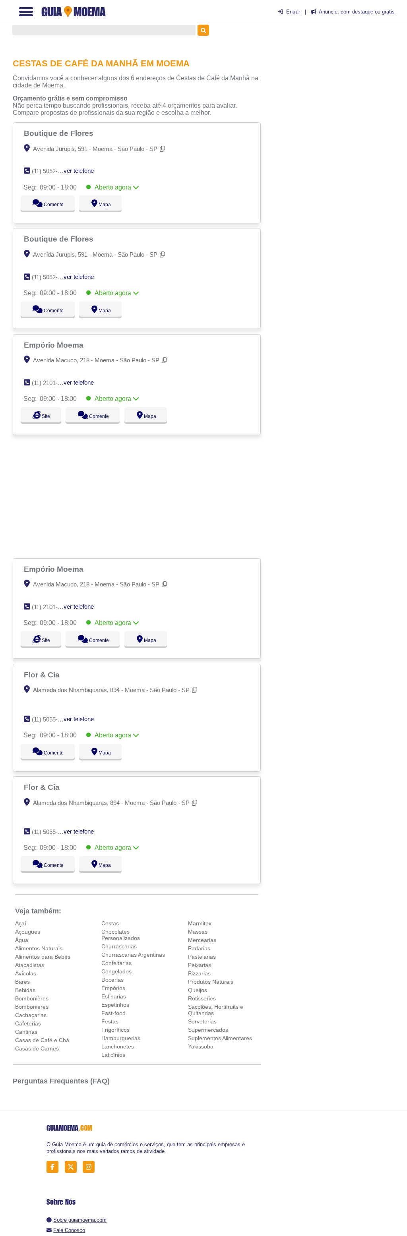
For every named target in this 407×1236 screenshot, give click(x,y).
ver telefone (79, 170)
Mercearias (202, 940)
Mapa (102, 204)
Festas (109, 1021)
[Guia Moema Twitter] (73, 1167)
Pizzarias (199, 973)
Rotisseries (202, 998)
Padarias (199, 948)
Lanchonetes (117, 1046)
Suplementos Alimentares (220, 1038)
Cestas (110, 923)
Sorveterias (202, 1021)
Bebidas (25, 990)
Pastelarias (202, 957)
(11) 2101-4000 (51, 382)
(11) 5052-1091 (51, 171)
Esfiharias (113, 996)
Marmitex (199, 923)
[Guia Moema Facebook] (55, 1167)
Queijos (197, 990)
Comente (48, 204)
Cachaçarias (31, 1015)
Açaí (20, 923)
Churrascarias (119, 946)
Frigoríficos (115, 1030)
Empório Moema (54, 344)
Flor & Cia (43, 674)
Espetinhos (115, 1005)
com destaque (357, 12)
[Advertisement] (138, 496)
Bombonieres (31, 1007)
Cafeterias (28, 1023)
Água (21, 940)
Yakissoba (200, 1046)
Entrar (293, 12)
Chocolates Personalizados (120, 934)
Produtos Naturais (210, 982)
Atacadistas (29, 965)
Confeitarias (116, 963)
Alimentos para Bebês (42, 957)
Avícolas (25, 973)
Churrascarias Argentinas (133, 955)
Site (45, 416)
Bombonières (31, 998)
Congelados (116, 971)
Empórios (113, 988)
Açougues (27, 931)
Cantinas (26, 1032)
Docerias (112, 980)
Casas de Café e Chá (42, 1040)
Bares (22, 982)
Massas (197, 931)
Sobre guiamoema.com (80, 1220)
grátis (388, 12)
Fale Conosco (69, 1230)
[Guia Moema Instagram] (91, 1167)
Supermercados (208, 1030)
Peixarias (199, 965)
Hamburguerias (120, 1038)
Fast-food (113, 1013)
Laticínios (113, 1055)
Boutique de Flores (59, 133)
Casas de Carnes (37, 1048)
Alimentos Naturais (38, 948)
